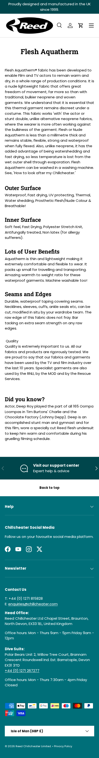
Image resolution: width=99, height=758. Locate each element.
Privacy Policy (63, 746)
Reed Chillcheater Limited (33, 746)
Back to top (49, 487)
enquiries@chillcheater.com (33, 603)
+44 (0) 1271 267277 (22, 670)
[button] (80, 25)
